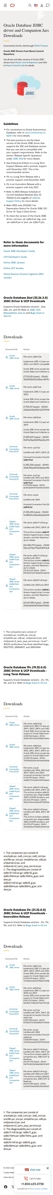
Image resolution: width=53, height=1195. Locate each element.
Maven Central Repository (27, 62)
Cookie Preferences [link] (11, 1172)
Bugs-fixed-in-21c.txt (36, 925)
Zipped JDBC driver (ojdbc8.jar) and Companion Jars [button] (14, 585)
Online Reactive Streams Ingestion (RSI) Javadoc (23, 275)
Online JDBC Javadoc (14, 262)
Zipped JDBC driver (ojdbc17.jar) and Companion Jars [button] (14, 527)
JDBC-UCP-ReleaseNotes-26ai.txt (22, 311)
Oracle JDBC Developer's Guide (19, 250)
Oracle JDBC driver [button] (14, 356)
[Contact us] (47, 5)
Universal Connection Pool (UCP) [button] (14, 449)
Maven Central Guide (15, 65)
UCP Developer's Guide (15, 256)
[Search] (30, 5)
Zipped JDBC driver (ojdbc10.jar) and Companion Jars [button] (14, 792)
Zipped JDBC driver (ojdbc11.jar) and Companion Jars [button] (14, 560)
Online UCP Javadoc (14, 268)
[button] (5, 5)
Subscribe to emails (11, 1177)
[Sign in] (42, 5)
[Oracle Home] (12, 5)
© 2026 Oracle (9, 1168)
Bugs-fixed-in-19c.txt (36, 682)
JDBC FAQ (18, 158)
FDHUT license (41, 45)
